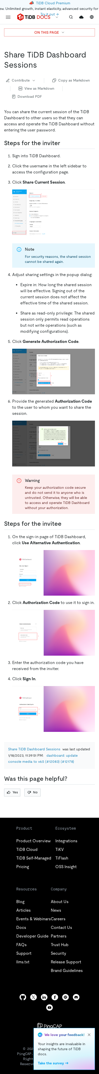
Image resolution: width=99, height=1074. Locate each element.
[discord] (76, 997)
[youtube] (49, 1007)
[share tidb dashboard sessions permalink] (41, 65)
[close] (89, 1034)
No (35, 792)
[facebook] (55, 997)
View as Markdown (39, 88)
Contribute (21, 80)
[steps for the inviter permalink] (64, 143)
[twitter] (33, 997)
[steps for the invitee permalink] (65, 524)
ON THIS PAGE (46, 32)
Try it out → (49, 14)
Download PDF (30, 96)
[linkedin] (44, 997)
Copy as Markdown (74, 80)
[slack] (65, 997)
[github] (23, 997)
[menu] (8, 17)
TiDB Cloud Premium (53, 3)
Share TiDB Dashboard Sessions (34, 749)
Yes (15, 792)
